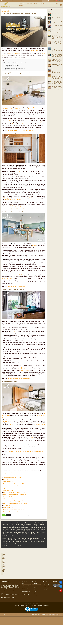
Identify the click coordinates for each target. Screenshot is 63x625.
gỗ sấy (14, 527)
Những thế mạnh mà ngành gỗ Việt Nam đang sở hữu (57, 66)
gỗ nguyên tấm (24, 527)
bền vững (5, 198)
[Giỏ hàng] (61, 5)
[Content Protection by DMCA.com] (6, 514)
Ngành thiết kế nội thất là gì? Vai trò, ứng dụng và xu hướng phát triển (57, 37)
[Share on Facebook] (28, 516)
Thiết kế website (34, 614)
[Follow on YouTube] (54, 0)
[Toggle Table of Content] (42, 61)
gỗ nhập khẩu (38, 527)
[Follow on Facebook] (50, 0)
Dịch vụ (36, 3)
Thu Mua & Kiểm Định (57, 13)
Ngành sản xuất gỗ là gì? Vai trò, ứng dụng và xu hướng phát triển (57, 82)
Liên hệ (21, 5)
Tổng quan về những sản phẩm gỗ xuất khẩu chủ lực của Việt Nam (57, 43)
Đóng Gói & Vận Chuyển (57, 22)
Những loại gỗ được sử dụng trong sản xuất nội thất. (14, 62)
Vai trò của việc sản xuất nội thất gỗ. (12, 65)
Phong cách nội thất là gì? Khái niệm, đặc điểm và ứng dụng (57, 88)
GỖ (8, 11)
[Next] (4, 564)
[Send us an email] (53, 0)
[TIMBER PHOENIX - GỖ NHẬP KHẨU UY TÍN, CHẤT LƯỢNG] (8, 4)
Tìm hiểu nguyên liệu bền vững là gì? (12, 199)
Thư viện (55, 3)
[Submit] (48, 1)
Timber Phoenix (38, 524)
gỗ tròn (4, 527)
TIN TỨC (48, 3)
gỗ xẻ (11, 527)
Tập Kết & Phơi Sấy (56, 17)
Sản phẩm (42, 3)
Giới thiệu (29, 3)
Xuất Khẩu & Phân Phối (57, 26)
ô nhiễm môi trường (34, 198)
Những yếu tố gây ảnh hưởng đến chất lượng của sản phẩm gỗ (57, 31)
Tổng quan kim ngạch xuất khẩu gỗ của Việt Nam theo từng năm (57, 55)
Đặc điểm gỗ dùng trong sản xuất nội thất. (13, 67)
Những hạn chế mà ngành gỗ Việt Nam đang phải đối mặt (57, 60)
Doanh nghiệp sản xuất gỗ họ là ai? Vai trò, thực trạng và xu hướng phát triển (57, 76)
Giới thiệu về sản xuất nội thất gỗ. (11, 64)
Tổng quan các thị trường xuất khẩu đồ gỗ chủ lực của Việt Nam (57, 49)
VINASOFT (42, 614)
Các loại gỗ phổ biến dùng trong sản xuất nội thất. (14, 68)
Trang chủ (21, 3)
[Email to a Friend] (30, 516)
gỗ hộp (18, 527)
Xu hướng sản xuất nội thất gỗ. (10, 69)
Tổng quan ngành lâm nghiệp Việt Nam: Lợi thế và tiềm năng (57, 71)
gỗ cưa (8, 527)
